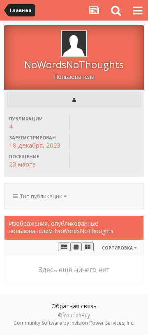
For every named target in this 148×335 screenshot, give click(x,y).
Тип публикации (41, 196)
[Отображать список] (64, 247)
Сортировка (118, 248)
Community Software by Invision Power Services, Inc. (74, 322)
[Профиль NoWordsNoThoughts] (74, 99)
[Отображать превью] (88, 247)
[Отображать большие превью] (76, 247)
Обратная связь (74, 306)
